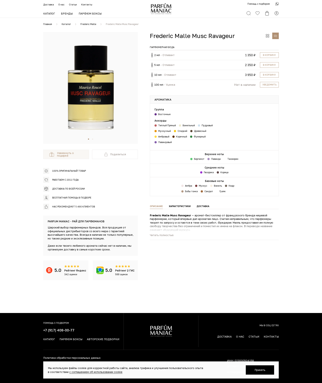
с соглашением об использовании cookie (95, 372)
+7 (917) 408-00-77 (58, 330)
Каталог (49, 13)
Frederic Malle (88, 24)
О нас (61, 4)
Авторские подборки (103, 339)
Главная (47, 24)
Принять (260, 369)
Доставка (48, 4)
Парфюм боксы (90, 13)
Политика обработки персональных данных (72, 357)
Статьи (73, 4)
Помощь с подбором (258, 3)
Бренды (67, 13)
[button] (88, 139)
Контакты (86, 4)
